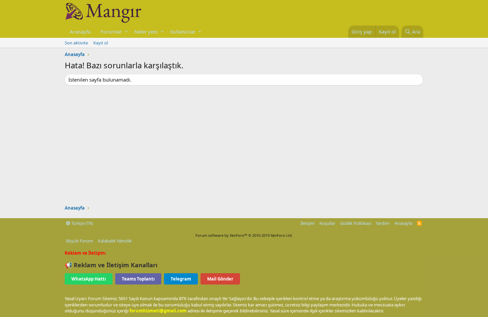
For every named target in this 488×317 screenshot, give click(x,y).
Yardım (382, 223)
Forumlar (111, 31)
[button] (126, 32)
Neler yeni (146, 31)
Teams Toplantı (138, 279)
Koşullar (327, 223)
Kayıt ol (100, 43)
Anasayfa (80, 31)
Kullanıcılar (183, 31)
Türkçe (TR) (81, 223)
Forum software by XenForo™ (244, 235)
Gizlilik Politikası (355, 223)
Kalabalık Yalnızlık (115, 241)
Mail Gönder (220, 279)
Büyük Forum (79, 241)
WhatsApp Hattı (88, 279)
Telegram (181, 279)
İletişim (307, 223)
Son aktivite (76, 43)
